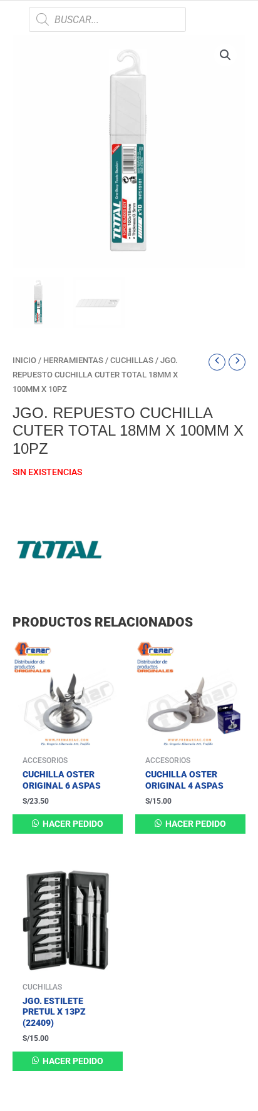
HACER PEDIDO (72, 824)
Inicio (24, 360)
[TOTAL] (59, 549)
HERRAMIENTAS (73, 360)
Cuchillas (131, 360)
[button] (225, 55)
